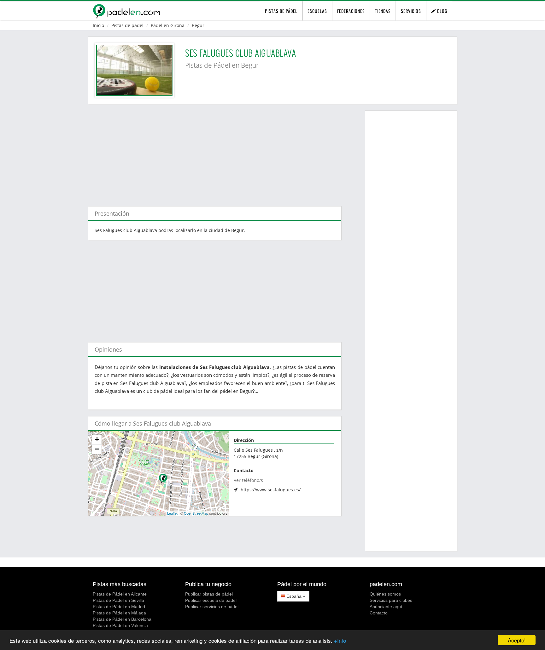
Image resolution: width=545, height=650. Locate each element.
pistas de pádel (281, 11)
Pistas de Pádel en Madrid (119, 606)
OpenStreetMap (196, 513)
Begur (198, 25)
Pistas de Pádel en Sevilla (118, 600)
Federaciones (351, 11)
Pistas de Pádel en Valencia (120, 625)
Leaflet (172, 513)
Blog (441, 11)
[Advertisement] (215, 152)
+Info (340, 640)
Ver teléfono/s (248, 480)
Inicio (98, 25)
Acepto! (517, 640)
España (294, 596)
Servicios (411, 11)
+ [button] (97, 439)
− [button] (97, 449)
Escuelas (317, 11)
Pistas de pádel (127, 25)
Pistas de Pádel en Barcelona (122, 619)
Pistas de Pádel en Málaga (119, 612)
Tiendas (383, 11)
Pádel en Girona (168, 25)
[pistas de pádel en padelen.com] (126, 11)
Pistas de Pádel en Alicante (120, 593)
